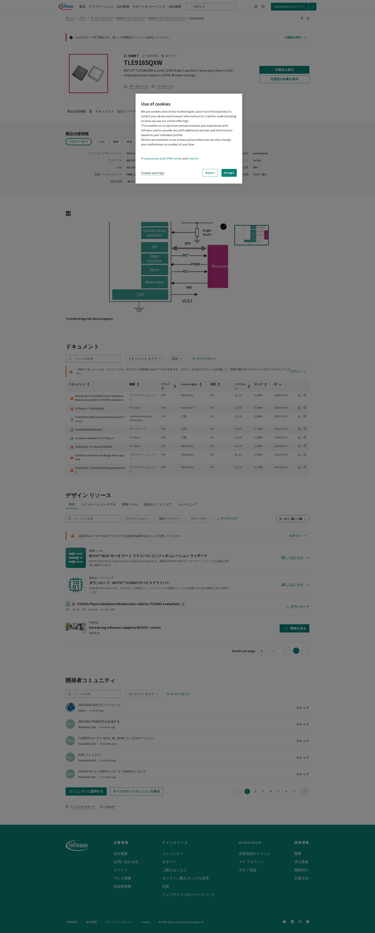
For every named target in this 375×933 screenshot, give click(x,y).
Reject (210, 173)
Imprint (193, 158)
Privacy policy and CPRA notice (161, 158)
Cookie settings (152, 173)
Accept (229, 173)
